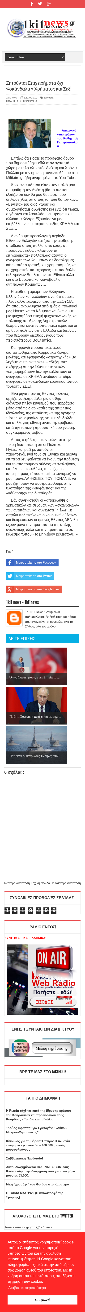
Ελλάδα (48, 97)
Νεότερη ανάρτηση (17, 883)
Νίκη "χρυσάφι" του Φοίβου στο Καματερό (37, 1184)
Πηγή (9, 551)
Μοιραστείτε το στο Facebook (36, 562)
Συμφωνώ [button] (43, 1300)
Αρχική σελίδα (40, 883)
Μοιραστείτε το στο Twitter (34, 576)
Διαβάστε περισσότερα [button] (27, 1288)
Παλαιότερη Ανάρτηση (66, 883)
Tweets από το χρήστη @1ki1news (28, 1227)
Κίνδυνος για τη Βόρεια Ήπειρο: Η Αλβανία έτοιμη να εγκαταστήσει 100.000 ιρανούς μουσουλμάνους (38, 1145)
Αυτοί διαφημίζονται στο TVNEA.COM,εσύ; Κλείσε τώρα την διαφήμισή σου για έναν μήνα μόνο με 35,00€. (40, 1171)
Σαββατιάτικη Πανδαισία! (24, 1158)
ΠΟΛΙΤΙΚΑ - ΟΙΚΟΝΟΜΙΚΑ (21, 101)
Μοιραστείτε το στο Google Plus (38, 589)
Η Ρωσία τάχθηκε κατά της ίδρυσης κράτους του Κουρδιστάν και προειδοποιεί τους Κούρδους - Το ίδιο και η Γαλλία (39, 1115)
